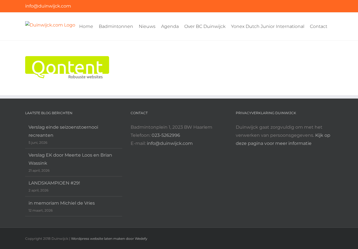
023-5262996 (166, 135)
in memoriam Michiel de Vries (62, 203)
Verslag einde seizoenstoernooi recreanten (63, 131)
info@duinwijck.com (48, 6)
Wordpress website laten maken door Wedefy (109, 238)
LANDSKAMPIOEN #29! (54, 183)
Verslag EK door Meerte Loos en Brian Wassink (70, 159)
